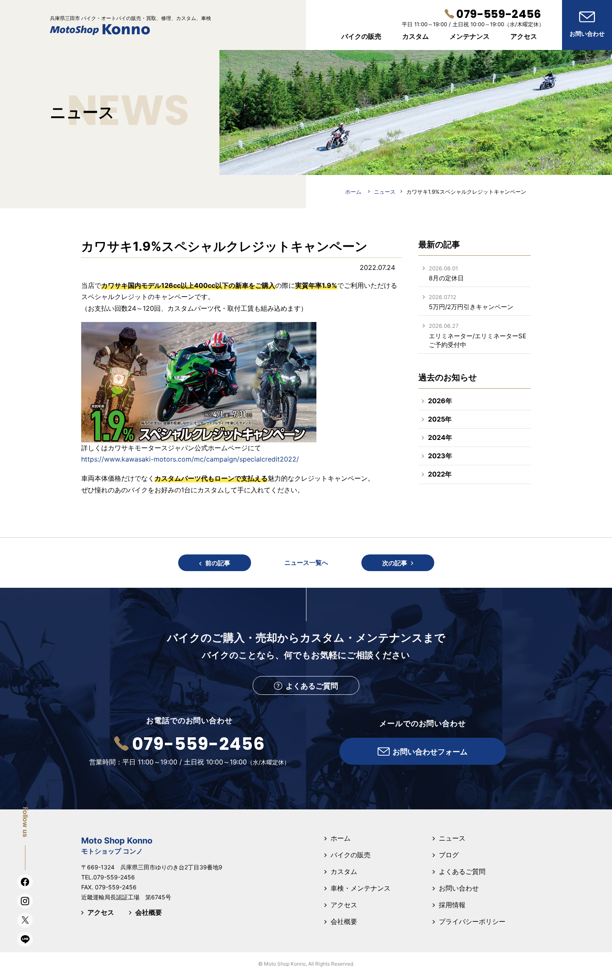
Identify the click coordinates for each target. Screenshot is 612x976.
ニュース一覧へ (306, 563)
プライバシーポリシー (472, 921)
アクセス (100, 912)
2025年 (440, 419)
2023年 (440, 456)
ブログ (449, 855)
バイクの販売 (351, 855)
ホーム (341, 838)
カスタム (344, 871)
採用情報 (452, 905)
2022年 (440, 474)
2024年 (440, 437)
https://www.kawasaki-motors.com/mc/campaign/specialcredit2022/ (190, 459)
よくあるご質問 (462, 871)
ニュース (452, 838)
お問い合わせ (459, 888)
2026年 (440, 401)
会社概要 (148, 912)
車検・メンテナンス (361, 888)
